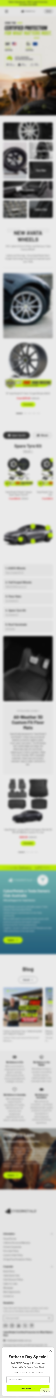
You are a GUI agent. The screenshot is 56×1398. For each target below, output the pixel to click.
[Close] (50, 1350)
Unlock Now (26, 1388)
